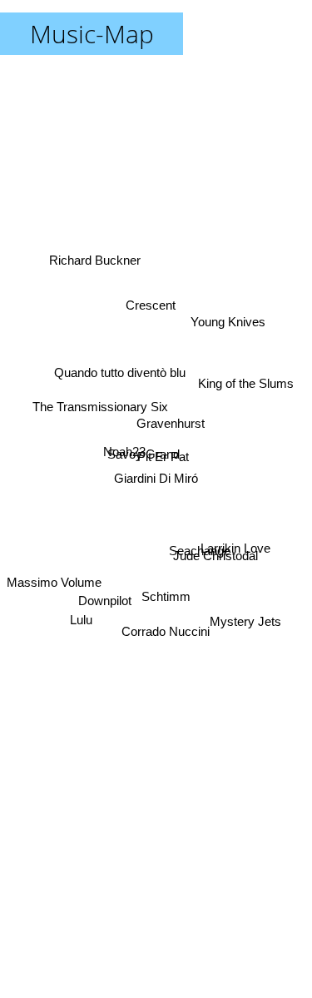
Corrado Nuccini (163, 636)
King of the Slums (246, 384)
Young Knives (233, 348)
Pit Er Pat (163, 455)
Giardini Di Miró (156, 478)
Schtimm (167, 597)
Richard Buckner (95, 258)
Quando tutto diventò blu (116, 377)
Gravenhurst (171, 420)
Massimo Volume (54, 585)
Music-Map (92, 34)
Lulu (82, 630)
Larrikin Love (237, 544)
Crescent (151, 306)
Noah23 (124, 448)
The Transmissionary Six (99, 404)
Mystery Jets (248, 606)
